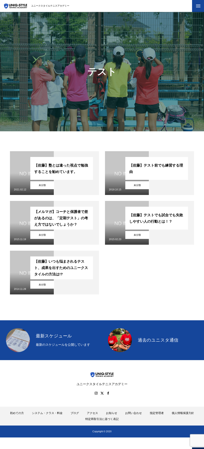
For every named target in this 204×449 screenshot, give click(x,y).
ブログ (75, 413)
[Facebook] (108, 393)
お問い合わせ (133, 413)
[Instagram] (96, 393)
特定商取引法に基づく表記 (102, 419)
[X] (102, 393)
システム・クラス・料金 (47, 413)
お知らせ (111, 413)
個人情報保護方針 (183, 413)
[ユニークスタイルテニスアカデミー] (15, 6)
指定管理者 (157, 413)
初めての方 (17, 413)
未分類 (42, 185)
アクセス (92, 413)
